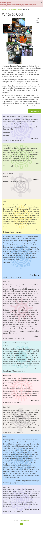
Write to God (34, 111)
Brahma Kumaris (24, 520)
